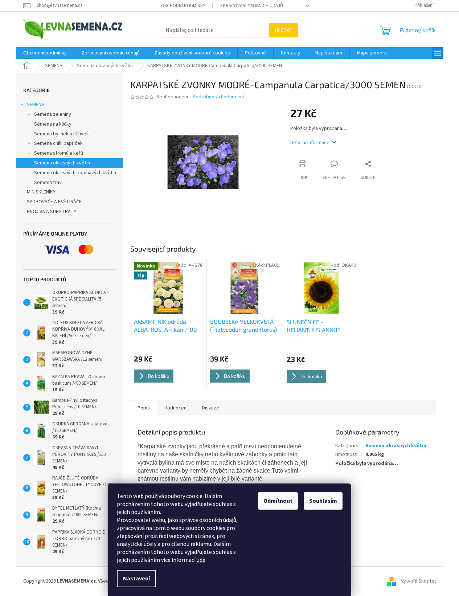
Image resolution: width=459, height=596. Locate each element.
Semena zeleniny (52, 114)
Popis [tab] (144, 408)
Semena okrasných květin (62, 163)
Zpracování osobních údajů (251, 6)
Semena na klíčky (52, 124)
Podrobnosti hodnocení (218, 97)
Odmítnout (277, 501)
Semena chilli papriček (58, 143)
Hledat (283, 30)
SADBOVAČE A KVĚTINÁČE (54, 201)
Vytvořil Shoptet (418, 581)
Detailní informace (309, 142)
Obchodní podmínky (183, 6)
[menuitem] (45, 53)
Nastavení (136, 579)
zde (201, 560)
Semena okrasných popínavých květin (75, 172)
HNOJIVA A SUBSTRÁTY (51, 211)
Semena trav (48, 182)
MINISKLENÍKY (41, 192)
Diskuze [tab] (210, 408)
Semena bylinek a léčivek (61, 134)
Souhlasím (323, 501)
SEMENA (35, 104)
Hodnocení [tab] (176, 408)
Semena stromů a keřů (58, 153)
